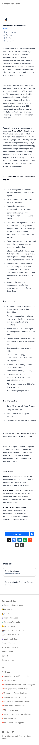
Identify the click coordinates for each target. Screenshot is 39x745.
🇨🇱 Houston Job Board (10, 635)
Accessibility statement (10, 647)
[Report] (32, 534)
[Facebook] (14, 540)
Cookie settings (8, 660)
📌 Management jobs (10, 710)
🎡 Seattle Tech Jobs (10, 618)
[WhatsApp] (25, 540)
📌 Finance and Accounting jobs (14, 693)
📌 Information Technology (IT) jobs (16, 701)
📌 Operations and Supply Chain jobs (16, 714)
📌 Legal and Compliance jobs (13, 706)
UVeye (5, 28)
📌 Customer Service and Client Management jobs (19, 685)
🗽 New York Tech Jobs (11, 622)
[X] (9, 540)
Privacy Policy (7, 652)
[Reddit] (30, 540)
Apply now (17, 534)
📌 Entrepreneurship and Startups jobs (16, 689)
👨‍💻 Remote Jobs (8, 609)
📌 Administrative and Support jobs (15, 676)
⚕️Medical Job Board (10, 639)
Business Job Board (11, 4)
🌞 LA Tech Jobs (8, 626)
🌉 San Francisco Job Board (13, 630)
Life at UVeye (19, 433)
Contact (5, 656)
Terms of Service (8, 643)
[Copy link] (22, 545)
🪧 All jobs (6, 672)
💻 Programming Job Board (12, 605)
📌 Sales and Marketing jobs (13, 723)
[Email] (17, 545)
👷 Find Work (7, 614)
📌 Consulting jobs (9, 680)
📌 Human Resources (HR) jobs (14, 697)
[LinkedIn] (19, 540)
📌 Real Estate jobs (9, 718)
